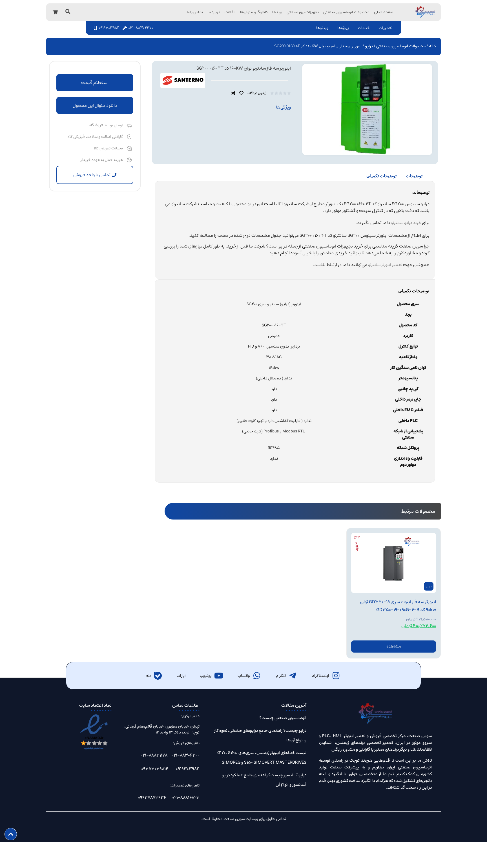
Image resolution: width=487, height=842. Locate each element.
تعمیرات (385, 28)
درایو (369, 46)
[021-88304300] (125, 28)
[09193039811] (95, 28)
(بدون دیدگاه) (256, 93)
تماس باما (195, 12)
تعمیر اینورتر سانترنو (385, 265)
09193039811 (109, 28)
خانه (432, 46)
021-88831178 (154, 755)
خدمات (364, 28)
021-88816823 (186, 797)
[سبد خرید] (55, 12)
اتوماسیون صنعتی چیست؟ (282, 718)
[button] (94, 105)
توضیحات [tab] (414, 175)
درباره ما (213, 12)
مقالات (230, 12)
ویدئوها (322, 28)
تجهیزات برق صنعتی (303, 12)
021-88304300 (140, 28)
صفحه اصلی (383, 12)
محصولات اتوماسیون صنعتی (346, 12)
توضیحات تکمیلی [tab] (381, 175)
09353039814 (154, 769)
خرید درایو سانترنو (406, 223)
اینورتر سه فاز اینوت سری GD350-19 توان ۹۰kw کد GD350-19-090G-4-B (398, 606)
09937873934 (152, 797)
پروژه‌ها (343, 28)
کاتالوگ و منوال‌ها (254, 12)
